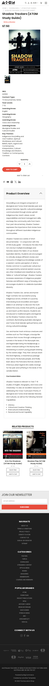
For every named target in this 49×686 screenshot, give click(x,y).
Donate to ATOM (24, 535)
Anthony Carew (24, 604)
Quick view (13, 470)
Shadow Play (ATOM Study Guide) (36, 462)
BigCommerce (28, 675)
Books (24, 571)
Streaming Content (24, 565)
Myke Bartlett (24, 619)
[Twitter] (15, 182)
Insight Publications (24, 598)
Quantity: (24, 160)
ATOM (24, 592)
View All (24, 622)
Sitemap (24, 543)
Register (28, 540)
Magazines (24, 574)
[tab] (24, 193)
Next (46, 445)
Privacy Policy (24, 532)
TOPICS (24, 559)
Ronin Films (25, 595)
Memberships (24, 577)
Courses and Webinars (24, 580)
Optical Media (24, 568)
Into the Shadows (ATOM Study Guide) (13, 462)
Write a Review (9, 22)
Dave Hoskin (24, 610)
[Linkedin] (19, 182)
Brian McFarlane (24, 607)
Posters (24, 556)
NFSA (24, 601)
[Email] (8, 182)
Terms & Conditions (24, 529)
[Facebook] (4, 182)
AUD (34, 3)
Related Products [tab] (23, 426)
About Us (24, 526)
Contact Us (24, 538)
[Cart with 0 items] (41, 3)
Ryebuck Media (24, 613)
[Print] (12, 182)
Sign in (20, 540)
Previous (2, 445)
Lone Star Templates (29, 678)
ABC (24, 616)
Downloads (24, 562)
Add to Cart (13, 474)
